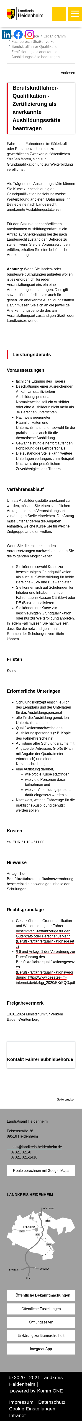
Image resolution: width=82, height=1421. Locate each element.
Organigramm (55, 36)
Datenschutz (52, 1402)
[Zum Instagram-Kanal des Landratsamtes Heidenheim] (29, 34)
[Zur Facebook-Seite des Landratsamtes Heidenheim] (18, 34)
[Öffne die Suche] (59, 14)
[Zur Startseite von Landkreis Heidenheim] (34, 13)
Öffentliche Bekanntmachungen (42, 1295)
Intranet (17, 1415)
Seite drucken (66, 1099)
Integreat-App (41, 1349)
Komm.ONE (50, 1390)
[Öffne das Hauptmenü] (75, 14)
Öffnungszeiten (41, 1322)
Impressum (21, 1402)
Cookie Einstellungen (32, 1408)
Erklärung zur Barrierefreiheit (41, 1335)
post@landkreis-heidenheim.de (36, 1147)
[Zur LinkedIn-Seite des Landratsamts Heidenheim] (7, 34)
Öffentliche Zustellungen (41, 1309)
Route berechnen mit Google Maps (41, 1171)
